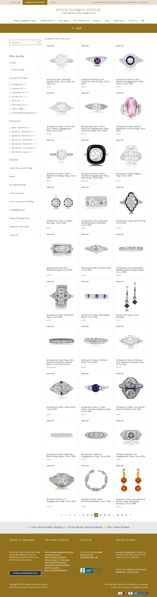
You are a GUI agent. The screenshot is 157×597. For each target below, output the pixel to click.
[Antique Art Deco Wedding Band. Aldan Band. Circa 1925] (61, 435)
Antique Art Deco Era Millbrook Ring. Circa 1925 (59, 269)
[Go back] (73, 28)
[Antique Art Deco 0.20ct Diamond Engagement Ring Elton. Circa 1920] (131, 60)
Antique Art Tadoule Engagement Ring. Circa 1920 (95, 455)
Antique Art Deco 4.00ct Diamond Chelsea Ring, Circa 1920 (61, 175)
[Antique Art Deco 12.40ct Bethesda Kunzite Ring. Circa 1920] (131, 107)
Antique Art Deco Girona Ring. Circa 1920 (96, 269)
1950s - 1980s (19, 109)
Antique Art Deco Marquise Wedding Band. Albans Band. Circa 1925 (130, 270)
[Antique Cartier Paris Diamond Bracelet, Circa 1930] (96, 480)
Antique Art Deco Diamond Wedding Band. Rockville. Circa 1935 (94, 223)
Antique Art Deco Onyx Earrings (127, 316)
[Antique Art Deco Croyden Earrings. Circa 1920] (61, 201)
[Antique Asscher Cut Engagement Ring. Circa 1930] (131, 435)
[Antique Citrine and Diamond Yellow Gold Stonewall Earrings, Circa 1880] (131, 480)
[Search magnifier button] (38, 42)
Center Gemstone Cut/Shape (21, 201)
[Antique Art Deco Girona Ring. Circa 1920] (96, 249)
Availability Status (17, 209)
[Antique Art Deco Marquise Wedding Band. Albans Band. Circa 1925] (131, 249)
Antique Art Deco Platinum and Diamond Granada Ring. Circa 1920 (130, 362)
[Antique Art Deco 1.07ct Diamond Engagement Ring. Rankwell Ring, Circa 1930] (96, 107)
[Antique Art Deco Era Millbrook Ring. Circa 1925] (61, 249)
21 (109, 515)
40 (122, 515)
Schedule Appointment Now (25, 573)
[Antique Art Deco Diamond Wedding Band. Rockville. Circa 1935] (96, 201)
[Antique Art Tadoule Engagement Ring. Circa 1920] (96, 435)
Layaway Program (53, 555)
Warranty (65, 560)
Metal (11, 176)
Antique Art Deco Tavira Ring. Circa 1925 (61, 408)
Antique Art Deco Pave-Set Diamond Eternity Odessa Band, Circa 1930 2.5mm (60, 362)
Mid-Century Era (20, 105)
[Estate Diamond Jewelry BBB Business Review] (92, 570)
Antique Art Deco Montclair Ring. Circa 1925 (60, 316)
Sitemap (131, 569)
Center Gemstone (16, 193)
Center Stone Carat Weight (20, 168)
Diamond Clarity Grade (19, 218)
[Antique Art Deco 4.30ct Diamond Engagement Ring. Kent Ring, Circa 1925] (96, 154)
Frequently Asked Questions (57, 565)
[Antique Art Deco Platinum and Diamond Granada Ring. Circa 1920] (131, 341)
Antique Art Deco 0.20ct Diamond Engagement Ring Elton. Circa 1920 (129, 81)
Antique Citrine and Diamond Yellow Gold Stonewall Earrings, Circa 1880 (130, 501)
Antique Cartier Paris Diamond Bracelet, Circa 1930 (96, 500)
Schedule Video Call (89, 557)
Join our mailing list (125, 552)
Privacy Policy (133, 572)
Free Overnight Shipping (55, 562)
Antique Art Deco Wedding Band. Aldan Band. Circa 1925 (61, 455)
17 (92, 515)
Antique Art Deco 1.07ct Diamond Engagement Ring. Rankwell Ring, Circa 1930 (95, 128)
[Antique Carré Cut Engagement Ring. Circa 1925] (61, 480)
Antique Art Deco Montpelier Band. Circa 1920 (95, 316)
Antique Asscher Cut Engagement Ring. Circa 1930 (130, 455)
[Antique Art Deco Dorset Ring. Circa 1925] (131, 201)
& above (22, 152)
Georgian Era (19, 84)
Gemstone (13, 235)
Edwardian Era (20, 93)
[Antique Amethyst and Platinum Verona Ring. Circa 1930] (96, 60)
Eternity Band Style (17, 184)
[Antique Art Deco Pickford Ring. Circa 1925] (96, 341)
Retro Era (18, 101)
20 (105, 515)
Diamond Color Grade (19, 226)
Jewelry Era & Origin (18, 78)
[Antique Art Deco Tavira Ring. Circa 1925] (61, 388)
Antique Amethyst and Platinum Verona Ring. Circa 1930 (95, 81)
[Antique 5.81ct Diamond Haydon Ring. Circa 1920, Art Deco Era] (61, 60)
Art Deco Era (20, 97)
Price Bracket (15, 121)
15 (83, 515)
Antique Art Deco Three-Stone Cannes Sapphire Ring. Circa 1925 (96, 409)
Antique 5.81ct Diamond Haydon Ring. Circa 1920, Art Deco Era (60, 81)
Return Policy (51, 560)
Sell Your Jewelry (52, 568)
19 (100, 515)
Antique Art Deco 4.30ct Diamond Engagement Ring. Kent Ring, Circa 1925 (95, 175)
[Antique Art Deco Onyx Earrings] (131, 296)
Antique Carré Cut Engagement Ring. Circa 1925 (61, 500)
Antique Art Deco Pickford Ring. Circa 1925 (94, 361)
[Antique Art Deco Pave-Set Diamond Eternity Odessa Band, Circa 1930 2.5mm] (61, 341)
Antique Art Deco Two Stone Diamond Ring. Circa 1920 (130, 408)
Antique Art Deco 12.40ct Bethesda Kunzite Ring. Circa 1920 (130, 128)
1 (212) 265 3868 (14, 2)
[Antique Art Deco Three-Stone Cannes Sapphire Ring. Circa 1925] (96, 388)
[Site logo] (78, 11)
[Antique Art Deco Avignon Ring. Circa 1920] (131, 154)
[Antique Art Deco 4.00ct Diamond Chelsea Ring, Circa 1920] (61, 154)
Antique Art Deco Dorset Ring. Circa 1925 (131, 222)
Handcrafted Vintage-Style (24, 113)
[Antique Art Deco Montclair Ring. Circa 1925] (61, 296)
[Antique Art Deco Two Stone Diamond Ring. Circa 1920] (131, 388)
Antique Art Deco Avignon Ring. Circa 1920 (128, 174)
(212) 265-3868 (95, 552)
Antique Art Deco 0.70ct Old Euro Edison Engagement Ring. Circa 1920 (60, 128)
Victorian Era (19, 88)
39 (118, 515)
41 (126, 515)
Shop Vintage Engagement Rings (59, 552)
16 (88, 515)
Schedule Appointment (35, 2)
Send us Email (86, 555)
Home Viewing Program (55, 557)
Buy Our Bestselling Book (56, 570)
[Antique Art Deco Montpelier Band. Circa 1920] (96, 296)
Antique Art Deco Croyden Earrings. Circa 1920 (60, 222)
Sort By (12, 62)
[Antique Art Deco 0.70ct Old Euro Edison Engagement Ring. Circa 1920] (61, 107)
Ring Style (13, 159)
